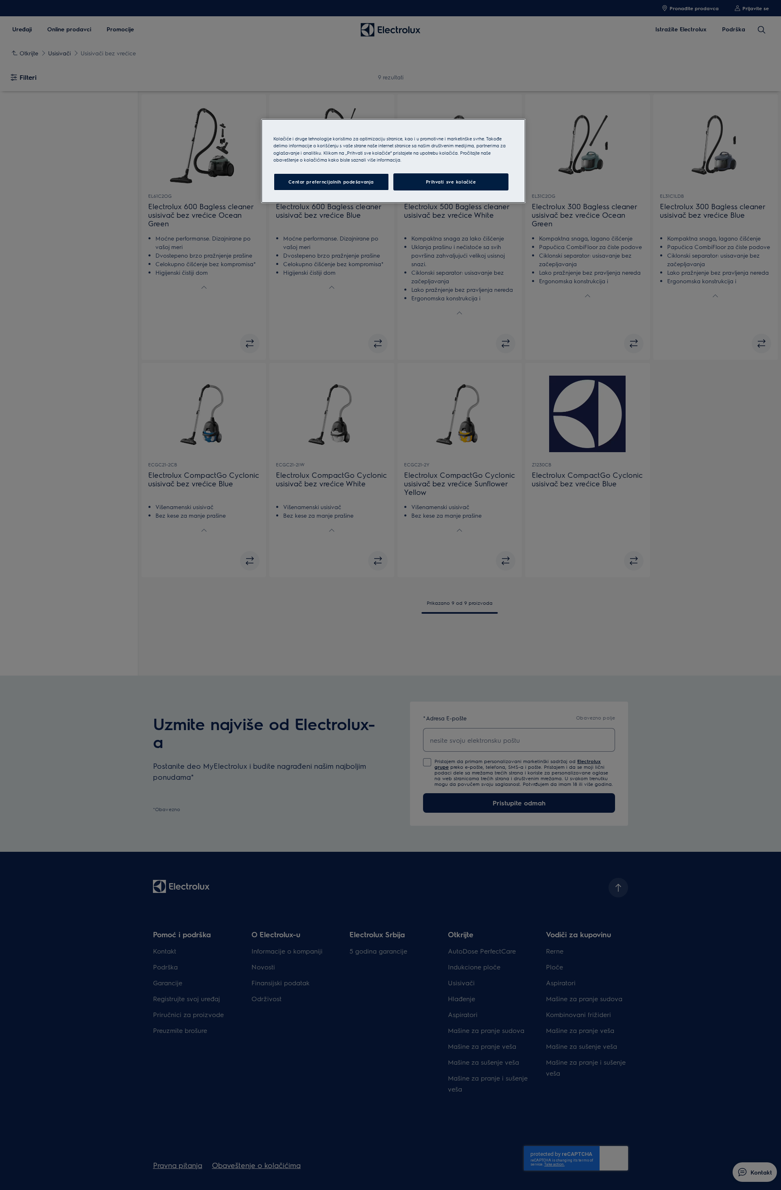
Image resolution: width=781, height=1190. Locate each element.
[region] (393, 161)
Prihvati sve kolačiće (451, 182)
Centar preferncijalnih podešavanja (330, 182)
